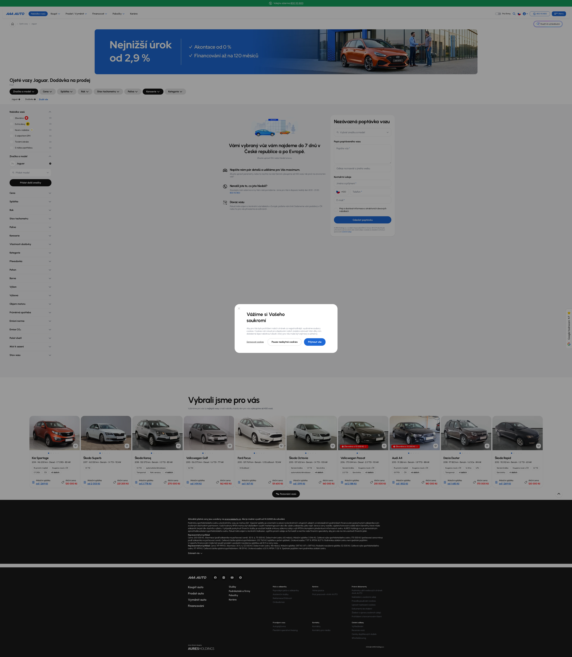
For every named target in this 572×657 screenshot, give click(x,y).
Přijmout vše (315, 341)
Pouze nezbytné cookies (285, 341)
